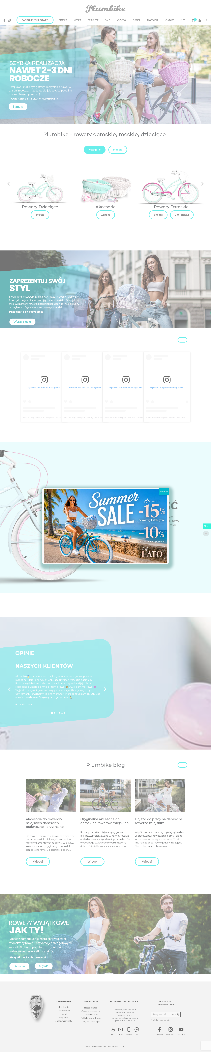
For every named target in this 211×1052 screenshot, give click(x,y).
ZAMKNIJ (164, 491)
